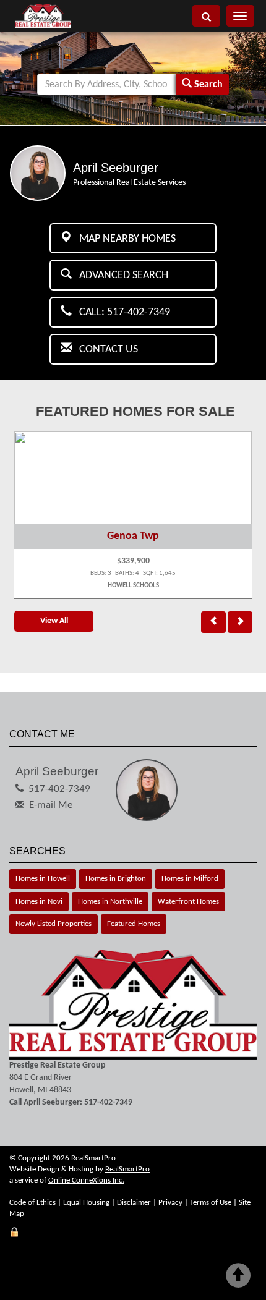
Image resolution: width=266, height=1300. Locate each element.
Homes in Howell (42, 879)
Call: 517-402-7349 (121, 312)
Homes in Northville (110, 902)
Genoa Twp (133, 536)
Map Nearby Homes (124, 239)
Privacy (170, 1203)
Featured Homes (133, 924)
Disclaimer (134, 1203)
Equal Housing (86, 1203)
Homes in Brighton (115, 879)
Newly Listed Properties (53, 924)
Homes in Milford (189, 879)
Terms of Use (210, 1203)
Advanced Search (120, 275)
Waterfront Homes (188, 902)
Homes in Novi (38, 902)
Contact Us (105, 349)
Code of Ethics (32, 1203)
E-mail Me (50, 805)
